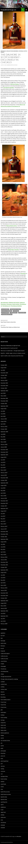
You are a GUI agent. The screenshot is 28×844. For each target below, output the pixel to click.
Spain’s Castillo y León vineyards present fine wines (12, 355)
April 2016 (3, 552)
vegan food (3, 812)
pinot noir (3, 756)
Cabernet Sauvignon (5, 653)
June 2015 (3, 577)
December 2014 (4, 593)
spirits (2, 804)
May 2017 (3, 518)
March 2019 (3, 470)
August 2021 (3, 421)
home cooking (4, 717)
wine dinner (3, 822)
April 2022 (3, 416)
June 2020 (3, 434)
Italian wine (3, 727)
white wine (3, 817)
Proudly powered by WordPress (7, 842)
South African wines (5, 791)
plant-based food (4, 761)
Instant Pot (3, 722)
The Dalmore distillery (8, 87)
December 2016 (4, 531)
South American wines (6, 794)
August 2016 (3, 541)
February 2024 (4, 380)
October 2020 (4, 429)
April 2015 (3, 582)
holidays (2, 715)
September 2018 (4, 482)
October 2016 (4, 536)
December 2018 (4, 477)
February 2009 (4, 623)
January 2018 (4, 498)
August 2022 (3, 408)
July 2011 (3, 618)
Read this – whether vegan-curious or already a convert (13, 353)
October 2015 (4, 567)
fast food (3, 694)
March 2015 (3, 585)
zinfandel (3, 825)
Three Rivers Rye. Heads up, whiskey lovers (10, 326)
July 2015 (3, 575)
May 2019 (3, 465)
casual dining (4, 661)
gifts (2, 709)
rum (2, 773)
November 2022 (4, 401)
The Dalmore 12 (13, 312)
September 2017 (4, 508)
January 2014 (4, 608)
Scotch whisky (15, 304)
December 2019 (4, 449)
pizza (2, 758)
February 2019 (4, 472)
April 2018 (3, 493)
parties (2, 745)
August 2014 (3, 603)
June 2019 (3, 462)
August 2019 (3, 457)
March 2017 (3, 523)
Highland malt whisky (14, 302)
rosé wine (3, 771)
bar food (3, 635)
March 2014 (3, 605)
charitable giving (4, 671)
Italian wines (3, 730)
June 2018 (3, 488)
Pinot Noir (3, 753)
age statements (4, 302)
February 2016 (4, 557)
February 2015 (4, 587)
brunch (2, 648)
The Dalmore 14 (6, 305)
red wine (3, 766)
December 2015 (4, 562)
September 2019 (4, 454)
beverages (3, 51)
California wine (4, 656)
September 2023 (4, 390)
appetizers (3, 633)
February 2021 (4, 426)
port (2, 763)
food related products (5, 699)
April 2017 (3, 521)
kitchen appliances (5, 732)
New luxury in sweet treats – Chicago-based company (12, 350)
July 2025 (3, 370)
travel (2, 809)
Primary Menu (26, 9)
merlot (2, 738)
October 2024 (4, 375)
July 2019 (3, 459)
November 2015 (4, 564)
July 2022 (3, 411)
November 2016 (4, 534)
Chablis (2, 663)
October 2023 (4, 388)
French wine (3, 707)
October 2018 (4, 480)
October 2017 (4, 505)
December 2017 (4, 500)
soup (2, 789)
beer (2, 638)
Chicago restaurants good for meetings (9, 679)
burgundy (3, 651)
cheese (2, 674)
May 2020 (3, 436)
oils (1, 743)
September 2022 (4, 406)
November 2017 (4, 503)
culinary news (4, 689)
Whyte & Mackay (14, 84)
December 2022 (4, 398)
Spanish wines (4, 796)
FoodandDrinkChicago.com (8, 10)
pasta (2, 748)
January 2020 (4, 447)
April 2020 (3, 439)
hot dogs (3, 720)
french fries (3, 704)
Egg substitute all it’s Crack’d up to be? (9, 348)
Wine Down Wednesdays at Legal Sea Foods (10, 345)
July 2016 (3, 544)
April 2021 (3, 424)
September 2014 (4, 600)
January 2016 (4, 559)
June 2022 (3, 413)
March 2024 (3, 377)
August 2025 (3, 367)
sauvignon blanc (4, 776)
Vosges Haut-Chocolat (13, 249)
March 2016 (3, 554)
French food (3, 702)
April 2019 (3, 467)
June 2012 (3, 613)
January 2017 (4, 529)
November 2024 (4, 372)
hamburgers (3, 712)
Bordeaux (3, 645)
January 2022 (4, 418)
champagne (3, 666)
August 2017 (3, 511)
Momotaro (23, 273)
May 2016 (3, 549)
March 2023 (3, 395)
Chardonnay (3, 668)
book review (3, 643)
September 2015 (4, 570)
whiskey (2, 814)
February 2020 (4, 444)
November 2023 (4, 385)
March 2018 (3, 495)
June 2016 (3, 546)
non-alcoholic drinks (5, 740)
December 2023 (4, 383)
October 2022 (4, 403)
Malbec (2, 735)
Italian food (3, 725)
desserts (2, 691)
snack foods (3, 784)
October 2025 (4, 365)
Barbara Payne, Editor (12, 65)
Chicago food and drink (12, 51)
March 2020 (3, 441)
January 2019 (4, 475)
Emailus (19, 836)
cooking (2, 686)
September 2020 (4, 431)
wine (2, 820)
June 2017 (3, 516)
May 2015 (3, 580)
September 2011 (4, 616)
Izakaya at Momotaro (6, 310)
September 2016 (4, 539)
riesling (2, 768)
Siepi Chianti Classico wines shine (8, 321)
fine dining (3, 697)
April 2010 (3, 621)
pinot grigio (3, 750)
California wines (4, 658)
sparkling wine (4, 802)
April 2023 (3, 393)
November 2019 (4, 452)
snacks (2, 786)
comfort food (4, 684)
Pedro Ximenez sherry (11, 225)
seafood (2, 781)
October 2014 (4, 598)
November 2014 (4, 595)
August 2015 (3, 572)
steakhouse (3, 807)
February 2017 (4, 526)
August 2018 (3, 485)
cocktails (20, 51)
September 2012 (4, 610)
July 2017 (3, 513)
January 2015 (4, 590)
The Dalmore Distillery (16, 305)
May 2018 (3, 490)
